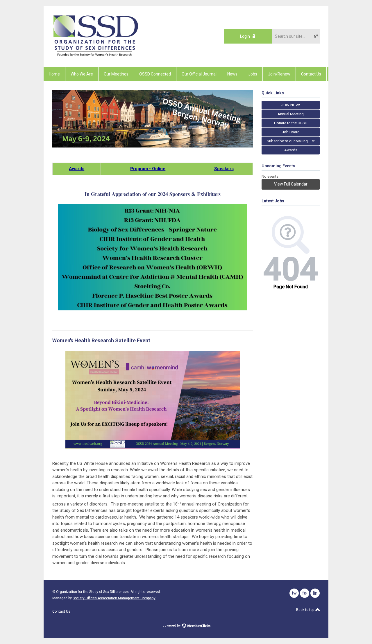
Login (245, 36)
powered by (171, 625)
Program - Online (147, 168)
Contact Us (61, 611)
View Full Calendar (290, 184)
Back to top (305, 610)
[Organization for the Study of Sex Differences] (95, 56)
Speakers (224, 168)
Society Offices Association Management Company (114, 598)
